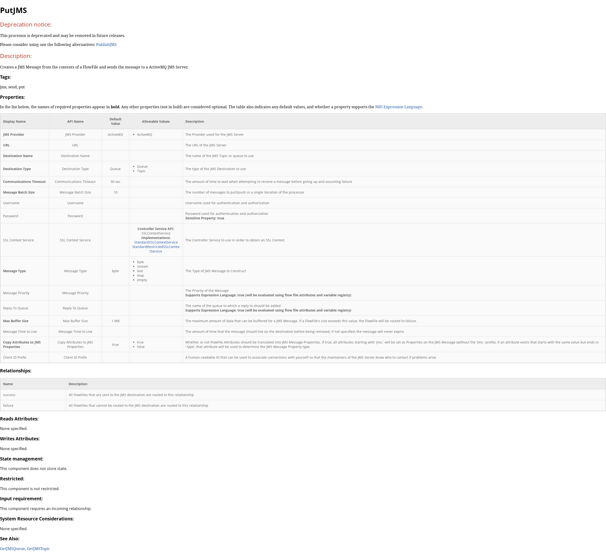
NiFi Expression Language (398, 106)
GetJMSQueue (12, 548)
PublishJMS (106, 44)
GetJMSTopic (38, 548)
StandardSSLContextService (156, 242)
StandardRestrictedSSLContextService (155, 248)
